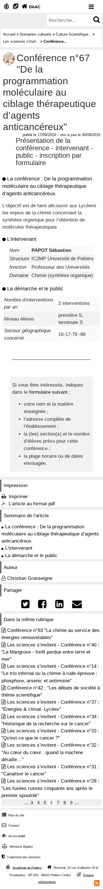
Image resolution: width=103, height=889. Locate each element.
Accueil (9, 34)
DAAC (31, 7)
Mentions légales (17, 846)
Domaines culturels (36, 34)
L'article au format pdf (32, 503)
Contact (10, 825)
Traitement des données (21, 857)
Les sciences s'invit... (21, 41)
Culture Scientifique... (74, 34)
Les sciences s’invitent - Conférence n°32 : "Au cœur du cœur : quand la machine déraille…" (50, 752)
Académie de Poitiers (27, 867)
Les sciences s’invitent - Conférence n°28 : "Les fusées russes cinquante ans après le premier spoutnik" (50, 788)
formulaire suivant (48, 392)
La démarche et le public (31, 555)
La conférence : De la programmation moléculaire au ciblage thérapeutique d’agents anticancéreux (50, 534)
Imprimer (18, 496)
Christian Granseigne (29, 578)
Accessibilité (13, 836)
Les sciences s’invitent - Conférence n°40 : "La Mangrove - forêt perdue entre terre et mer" (50, 652)
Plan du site (13, 815)
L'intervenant (18, 548)
